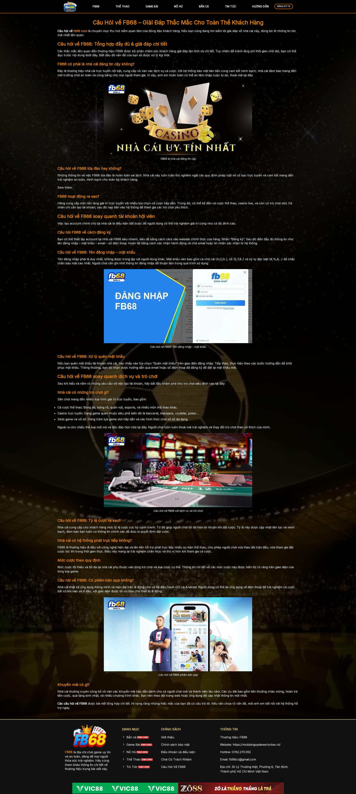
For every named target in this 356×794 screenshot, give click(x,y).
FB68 (96, 6)
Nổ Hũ (178, 6)
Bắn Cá (204, 6)
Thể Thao (122, 6)
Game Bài (152, 6)
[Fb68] (72, 6)
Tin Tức (230, 6)
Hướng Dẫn (260, 6)
